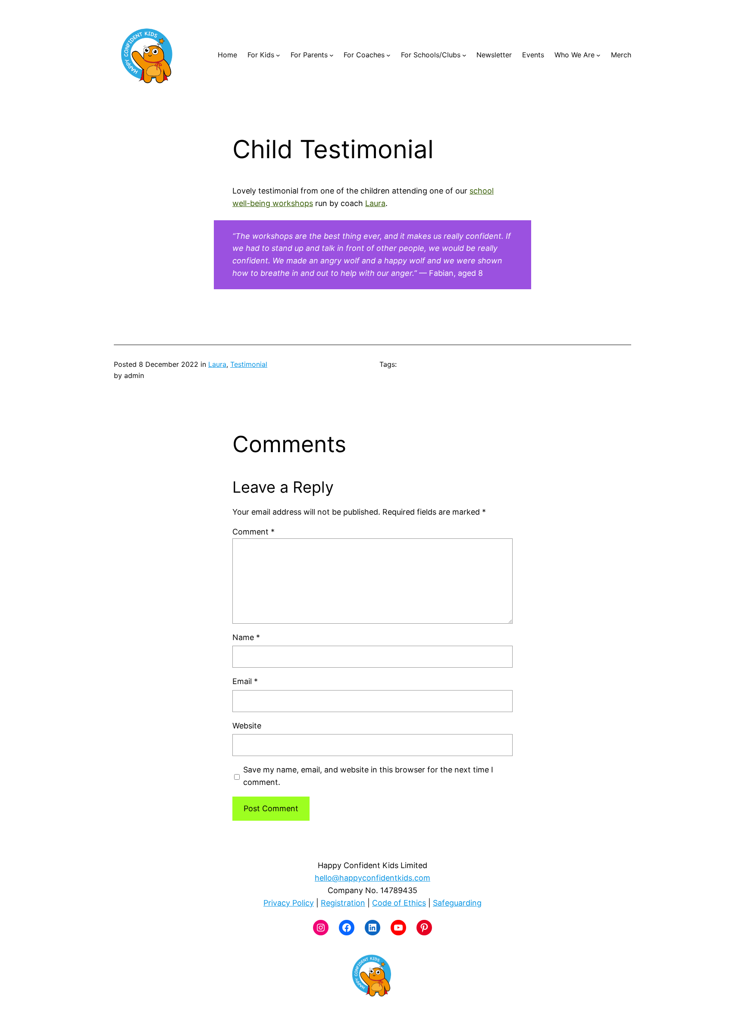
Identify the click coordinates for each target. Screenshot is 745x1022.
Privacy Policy (288, 902)
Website (246, 725)
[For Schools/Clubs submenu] (464, 55)
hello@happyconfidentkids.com (372, 877)
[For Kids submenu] (278, 55)
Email (245, 681)
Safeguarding (457, 902)
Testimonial (248, 364)
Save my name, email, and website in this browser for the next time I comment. (368, 776)
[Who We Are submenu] (598, 55)
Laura (375, 203)
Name (246, 637)
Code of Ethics (399, 902)
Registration (343, 902)
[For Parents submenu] (331, 55)
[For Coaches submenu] (388, 55)
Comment (253, 531)
